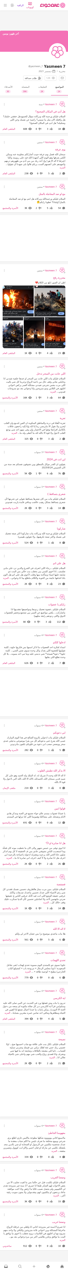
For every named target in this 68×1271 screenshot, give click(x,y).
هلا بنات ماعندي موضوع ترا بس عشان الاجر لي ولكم (40, 933)
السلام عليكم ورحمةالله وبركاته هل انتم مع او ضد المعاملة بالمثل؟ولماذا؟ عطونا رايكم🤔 (37, 200)
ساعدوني (7, 1245)
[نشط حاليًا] (48, 1266)
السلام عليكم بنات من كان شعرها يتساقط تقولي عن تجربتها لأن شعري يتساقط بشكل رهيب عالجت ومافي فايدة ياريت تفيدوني (35, 500)
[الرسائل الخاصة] (6, 1266)
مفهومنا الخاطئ (56, 1133)
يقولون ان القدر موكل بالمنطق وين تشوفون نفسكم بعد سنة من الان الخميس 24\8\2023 (34, 466)
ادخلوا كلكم (59, 642)
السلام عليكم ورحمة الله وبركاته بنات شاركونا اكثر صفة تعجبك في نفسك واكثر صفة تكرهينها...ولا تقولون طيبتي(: (35, 535)
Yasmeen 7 (51, 104)
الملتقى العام (9, 128)
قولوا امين (59, 808)
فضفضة (61, 884)
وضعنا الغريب (58, 1177)
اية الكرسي (59, 998)
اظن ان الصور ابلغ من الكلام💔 (50, 282)
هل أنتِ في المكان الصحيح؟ (50, 111)
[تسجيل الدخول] (34, 1266)
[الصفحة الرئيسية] (52, 5)
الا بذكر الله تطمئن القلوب (51, 770)
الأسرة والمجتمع (10, 208)
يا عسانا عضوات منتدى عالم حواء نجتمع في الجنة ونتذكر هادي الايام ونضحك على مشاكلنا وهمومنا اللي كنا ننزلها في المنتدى (36, 815)
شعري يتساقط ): (56, 494)
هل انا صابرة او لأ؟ (55, 843)
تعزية (62, 418)
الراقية (20, 5)
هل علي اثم (59, 563)
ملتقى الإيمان (9, 787)
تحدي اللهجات (58, 960)
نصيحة (61, 1039)
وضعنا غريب (58, 1222)
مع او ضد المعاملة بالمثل (52, 194)
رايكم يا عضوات (56, 604)
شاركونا (61, 528)
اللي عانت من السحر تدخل (50, 373)
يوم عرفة (60, 149)
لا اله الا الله (59, 929)
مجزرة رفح (59, 277)
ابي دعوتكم (59, 732)
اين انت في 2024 (56, 459)
